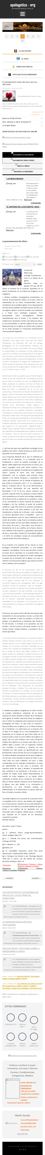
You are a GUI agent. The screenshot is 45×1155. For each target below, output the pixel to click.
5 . (11, 607)
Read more (36, 112)
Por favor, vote (7, 264)
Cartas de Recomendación (29, 1120)
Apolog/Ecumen (13, 994)
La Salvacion (35, 114)
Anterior (9, 878)
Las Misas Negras (15, 179)
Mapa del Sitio (22, 1134)
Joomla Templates (14, 1146)
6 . (18, 704)
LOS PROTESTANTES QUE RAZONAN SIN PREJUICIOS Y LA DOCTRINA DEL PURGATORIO (20, 895)
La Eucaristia (36, 203)
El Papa (9, 997)
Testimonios (7, 865)
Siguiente (35, 878)
